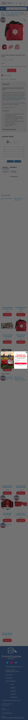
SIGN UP (21, 363)
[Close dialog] (26, 352)
